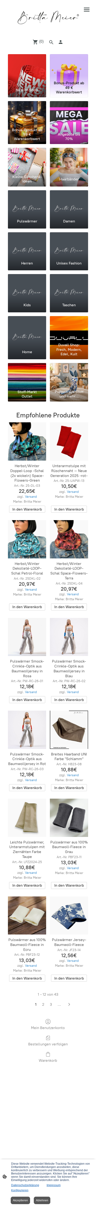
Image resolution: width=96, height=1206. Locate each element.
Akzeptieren (20, 1200)
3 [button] (51, 1004)
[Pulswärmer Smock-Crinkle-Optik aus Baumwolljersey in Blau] (69, 637)
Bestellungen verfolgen (48, 1044)
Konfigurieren (19, 1190)
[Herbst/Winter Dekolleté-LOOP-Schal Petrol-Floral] (27, 539)
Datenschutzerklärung (25, 1185)
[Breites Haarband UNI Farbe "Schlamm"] (69, 730)
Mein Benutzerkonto (48, 1028)
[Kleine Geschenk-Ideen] (27, 160)
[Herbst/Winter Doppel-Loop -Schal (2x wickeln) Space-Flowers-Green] (27, 441)
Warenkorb (48, 1060)
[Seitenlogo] (48, 18)
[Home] (27, 328)
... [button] (59, 1004)
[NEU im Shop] (27, 66)
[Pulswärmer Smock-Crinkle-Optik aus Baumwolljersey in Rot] (27, 730)
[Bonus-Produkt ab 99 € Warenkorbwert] (27, 113)
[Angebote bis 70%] (69, 113)
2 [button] (43, 1004)
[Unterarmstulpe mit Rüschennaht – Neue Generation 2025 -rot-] (69, 441)
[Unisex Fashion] (69, 244)
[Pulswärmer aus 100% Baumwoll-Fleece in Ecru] (27, 915)
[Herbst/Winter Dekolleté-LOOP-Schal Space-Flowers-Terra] (69, 539)
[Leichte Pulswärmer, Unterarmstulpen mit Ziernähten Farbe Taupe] (27, 818)
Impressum (54, 1185)
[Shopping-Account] (60, 42)
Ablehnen (42, 1200)
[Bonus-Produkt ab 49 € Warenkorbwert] (69, 66)
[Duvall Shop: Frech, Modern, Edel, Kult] (69, 328)
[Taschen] (69, 286)
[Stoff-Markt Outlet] (27, 375)
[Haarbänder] (69, 160)
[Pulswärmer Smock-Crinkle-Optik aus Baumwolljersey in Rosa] (27, 637)
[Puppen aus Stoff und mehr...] (69, 375)
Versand (31, 497)
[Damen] (69, 202)
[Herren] (27, 244)
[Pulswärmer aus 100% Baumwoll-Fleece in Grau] (69, 818)
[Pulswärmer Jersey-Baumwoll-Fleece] (69, 915)
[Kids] (27, 286)
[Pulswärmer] (27, 202)
